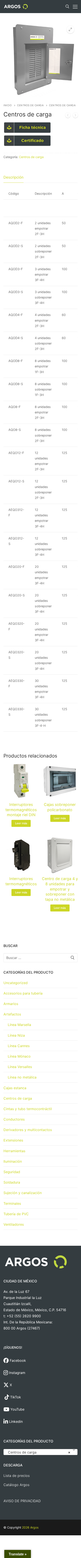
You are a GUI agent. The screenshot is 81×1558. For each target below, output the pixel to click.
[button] (70, 29)
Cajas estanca (14, 1088)
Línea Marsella (19, 1024)
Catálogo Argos (16, 1485)
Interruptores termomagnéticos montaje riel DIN (21, 809)
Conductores (14, 1119)
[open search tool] (67, 7)
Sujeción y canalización (22, 1193)
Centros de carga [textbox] (39, 1452)
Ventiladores (13, 1224)
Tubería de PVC (16, 1214)
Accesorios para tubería (23, 993)
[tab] (13, 177)
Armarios (10, 1004)
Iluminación (12, 1161)
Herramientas (14, 1151)
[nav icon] (75, 6)
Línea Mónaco (19, 1056)
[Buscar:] (40, 957)
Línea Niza (16, 1035)
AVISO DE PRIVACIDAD (22, 1501)
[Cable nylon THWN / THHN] (67, 116)
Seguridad (11, 1172)
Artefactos (12, 1014)
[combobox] (40, 1452)
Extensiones (13, 1140)
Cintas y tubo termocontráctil (27, 1109)
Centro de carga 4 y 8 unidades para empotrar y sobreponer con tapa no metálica (60, 889)
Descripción (13, 177)
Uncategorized (15, 983)
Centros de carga (30, 105)
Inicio (7, 105)
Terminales (12, 1203)
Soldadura (11, 1182)
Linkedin (15, 1421)
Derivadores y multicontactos (27, 1130)
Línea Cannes (19, 1046)
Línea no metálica (22, 1077)
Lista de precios (16, 1475)
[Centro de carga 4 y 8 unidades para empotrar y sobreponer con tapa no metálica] (75, 116)
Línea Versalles (20, 1067)
